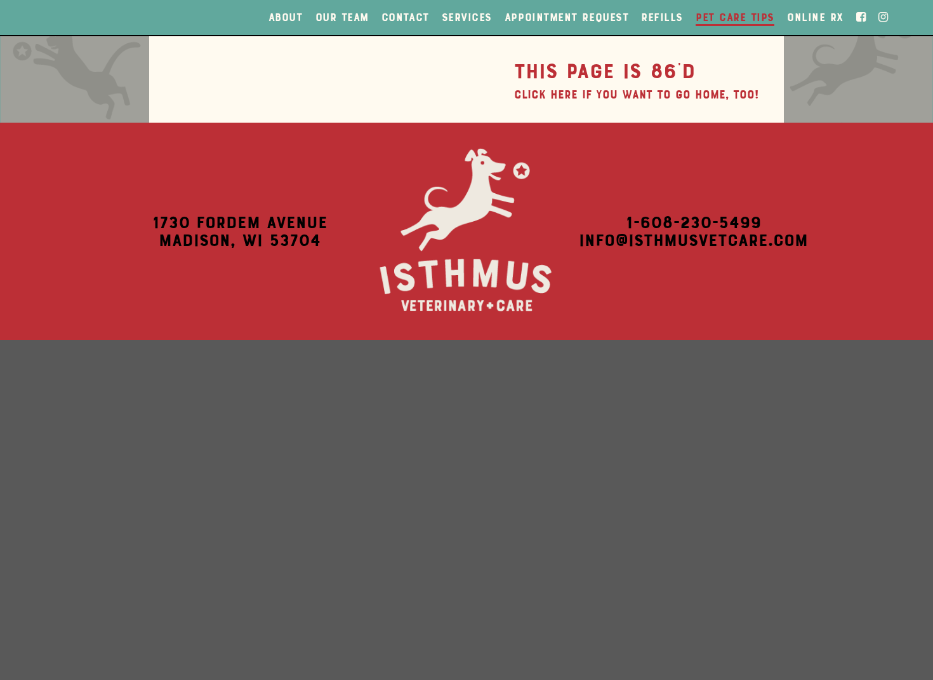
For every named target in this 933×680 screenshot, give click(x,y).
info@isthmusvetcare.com (693, 240)
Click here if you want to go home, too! (636, 95)
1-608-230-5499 (693, 222)
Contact (405, 17)
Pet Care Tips (735, 17)
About (285, 17)
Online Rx (815, 17)
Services (467, 17)
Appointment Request (566, 17)
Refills (662, 17)
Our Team (342, 17)
